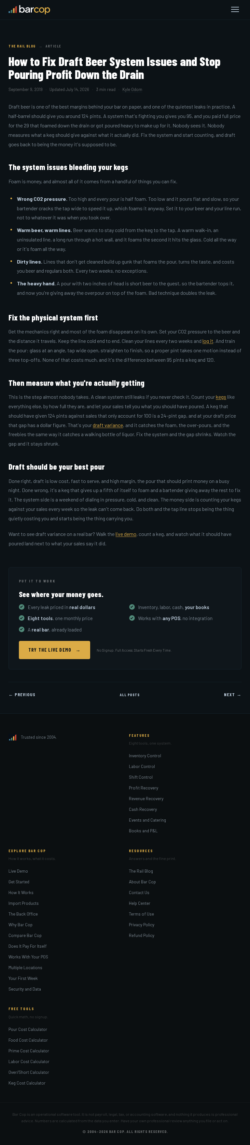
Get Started (18, 881)
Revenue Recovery (146, 798)
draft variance (108, 425)
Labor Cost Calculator (28, 1061)
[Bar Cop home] (29, 10)
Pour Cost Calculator (27, 1029)
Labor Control (142, 766)
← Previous (21, 694)
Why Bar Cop (20, 924)
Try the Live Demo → (54, 650)
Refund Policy (141, 935)
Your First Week (23, 978)
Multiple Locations (25, 967)
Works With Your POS (28, 956)
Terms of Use (141, 914)
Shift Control (141, 777)
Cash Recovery (143, 809)
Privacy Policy (141, 924)
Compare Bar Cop (25, 935)
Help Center (139, 903)
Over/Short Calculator (28, 1072)
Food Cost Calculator (28, 1040)
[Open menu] (235, 10)
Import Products (23, 903)
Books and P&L (143, 830)
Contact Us (139, 892)
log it (207, 341)
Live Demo (18, 871)
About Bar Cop (142, 881)
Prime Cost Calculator (28, 1050)
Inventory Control (145, 755)
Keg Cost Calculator (27, 1083)
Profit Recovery (143, 787)
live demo (126, 534)
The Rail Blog (22, 46)
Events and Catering (147, 820)
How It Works (21, 892)
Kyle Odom (132, 89)
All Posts (130, 694)
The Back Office (23, 914)
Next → (233, 694)
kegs (221, 397)
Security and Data (24, 989)
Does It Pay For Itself (27, 946)
